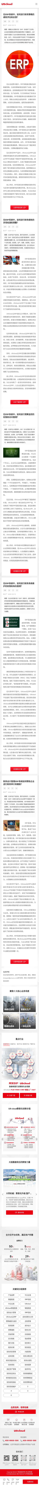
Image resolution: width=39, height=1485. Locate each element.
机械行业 (13, 1044)
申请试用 (21, 1412)
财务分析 (28, 1330)
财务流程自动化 (11, 1360)
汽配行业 (32, 1044)
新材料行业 (26, 1044)
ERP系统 (28, 1299)
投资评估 (28, 1369)
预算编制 (11, 1330)
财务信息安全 (11, 1373)
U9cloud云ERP (11, 1317)
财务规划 (28, 1347)
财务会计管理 (11, 1312)
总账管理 (28, 1321)
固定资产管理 (11, 1369)
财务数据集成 (27, 1373)
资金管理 (11, 1334)
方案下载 (12, 1095)
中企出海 (28, 1295)
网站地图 (30, 1474)
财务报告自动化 (11, 1378)
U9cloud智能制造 (11, 1308)
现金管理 (28, 1338)
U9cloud (28, 1304)
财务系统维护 (11, 1386)
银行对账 (11, 1343)
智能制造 (11, 1299)
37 (5, 226)
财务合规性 (28, 1360)
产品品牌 (11, 1295)
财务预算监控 (27, 1382)
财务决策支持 (27, 1356)
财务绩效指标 (11, 1382)
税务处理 (11, 1347)
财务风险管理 (11, 1352)
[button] (2, 1014)
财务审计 (28, 1343)
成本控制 (11, 1356)
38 (5, 421)
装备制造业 (6, 1044)
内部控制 (28, 1352)
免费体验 (30, 1482)
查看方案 (29, 1095)
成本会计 (28, 1325)
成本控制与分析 (28, 1317)
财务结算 (28, 1365)
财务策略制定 (27, 1378)
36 (5, 21)
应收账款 (28, 1334)
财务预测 (11, 1365)
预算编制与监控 (11, 1321)
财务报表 (11, 1325)
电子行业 (19, 1044)
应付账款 (11, 1338)
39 (5, 590)
